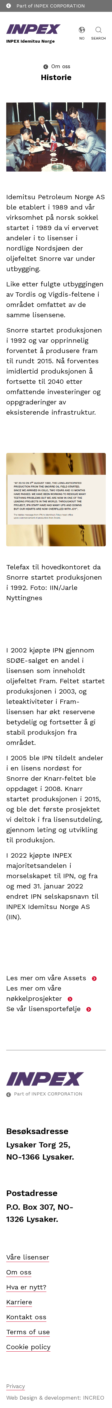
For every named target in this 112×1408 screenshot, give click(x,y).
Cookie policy (28, 1347)
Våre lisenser (27, 1257)
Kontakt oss (26, 1317)
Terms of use (28, 1332)
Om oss (18, 1272)
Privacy (15, 1386)
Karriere (19, 1302)
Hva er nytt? (26, 1287)
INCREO (93, 1397)
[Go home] (56, 1079)
